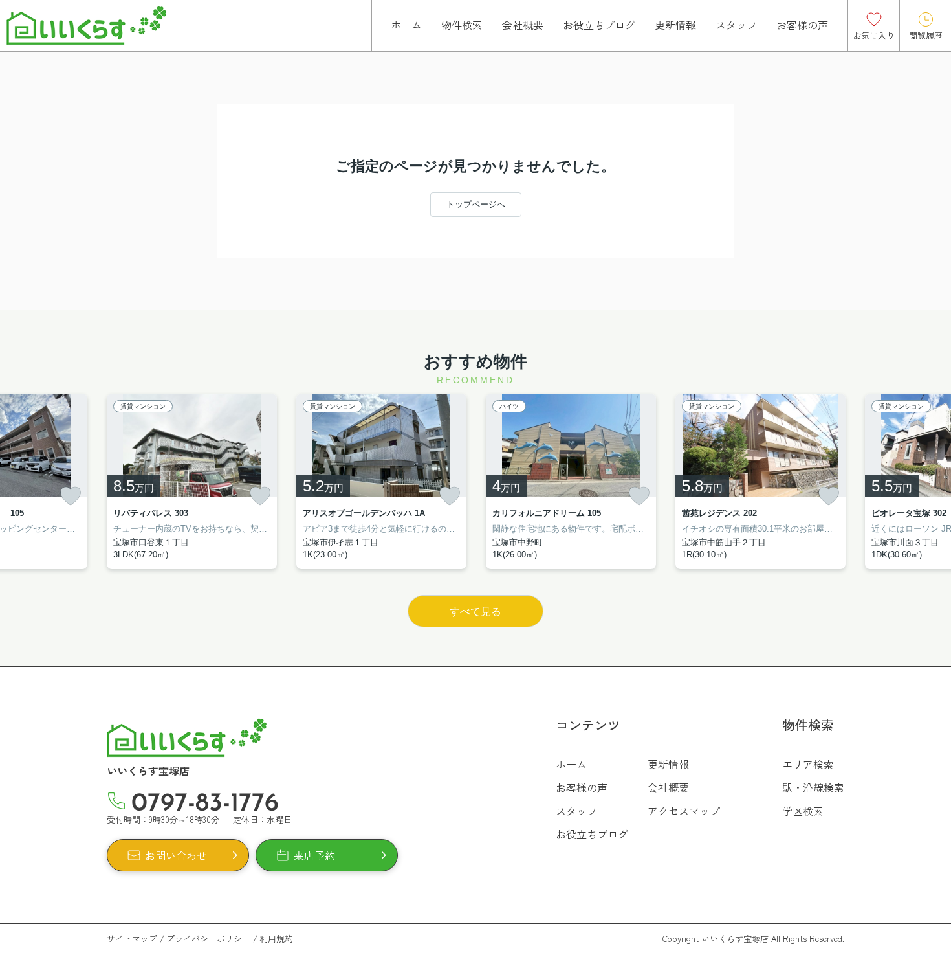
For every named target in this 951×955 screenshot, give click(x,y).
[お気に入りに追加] (70, 496)
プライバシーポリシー (208, 938)
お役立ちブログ (599, 24)
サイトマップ (132, 938)
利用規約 (276, 938)
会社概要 (522, 24)
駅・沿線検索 (813, 787)
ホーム (406, 24)
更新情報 (675, 24)
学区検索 (803, 810)
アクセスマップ (684, 810)
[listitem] (192, 481)
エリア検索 (808, 764)
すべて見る (475, 611)
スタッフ (736, 24)
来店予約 (314, 855)
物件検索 (462, 24)
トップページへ (475, 204)
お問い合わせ (176, 855)
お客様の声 (802, 24)
